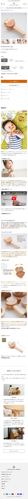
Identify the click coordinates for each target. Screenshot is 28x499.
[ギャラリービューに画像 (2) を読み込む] (9, 41)
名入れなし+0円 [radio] (4, 60)
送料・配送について (5, 481)
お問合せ (3, 488)
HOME (2, 10)
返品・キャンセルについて (6, 479)
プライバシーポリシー (5, 476)
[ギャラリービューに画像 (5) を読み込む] (19, 41)
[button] (2, 4)
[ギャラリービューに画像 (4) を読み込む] (14, 41)
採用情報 (3, 483)
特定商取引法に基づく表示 (6, 474)
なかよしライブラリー (12, 496)
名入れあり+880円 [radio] (11, 60)
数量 (2, 77)
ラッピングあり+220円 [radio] (14, 67)
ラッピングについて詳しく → (7, 70)
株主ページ (3, 486)
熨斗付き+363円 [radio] (21, 67)
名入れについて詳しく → (20, 60)
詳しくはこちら (14, 451)
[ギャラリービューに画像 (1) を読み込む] (3, 41)
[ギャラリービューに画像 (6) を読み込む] (24, 41)
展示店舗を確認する (14, 85)
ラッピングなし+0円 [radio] (5, 67)
